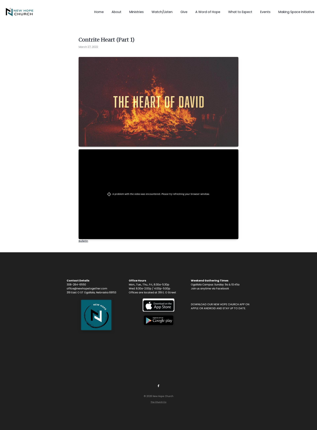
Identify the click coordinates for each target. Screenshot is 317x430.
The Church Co (158, 402)
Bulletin (83, 241)
